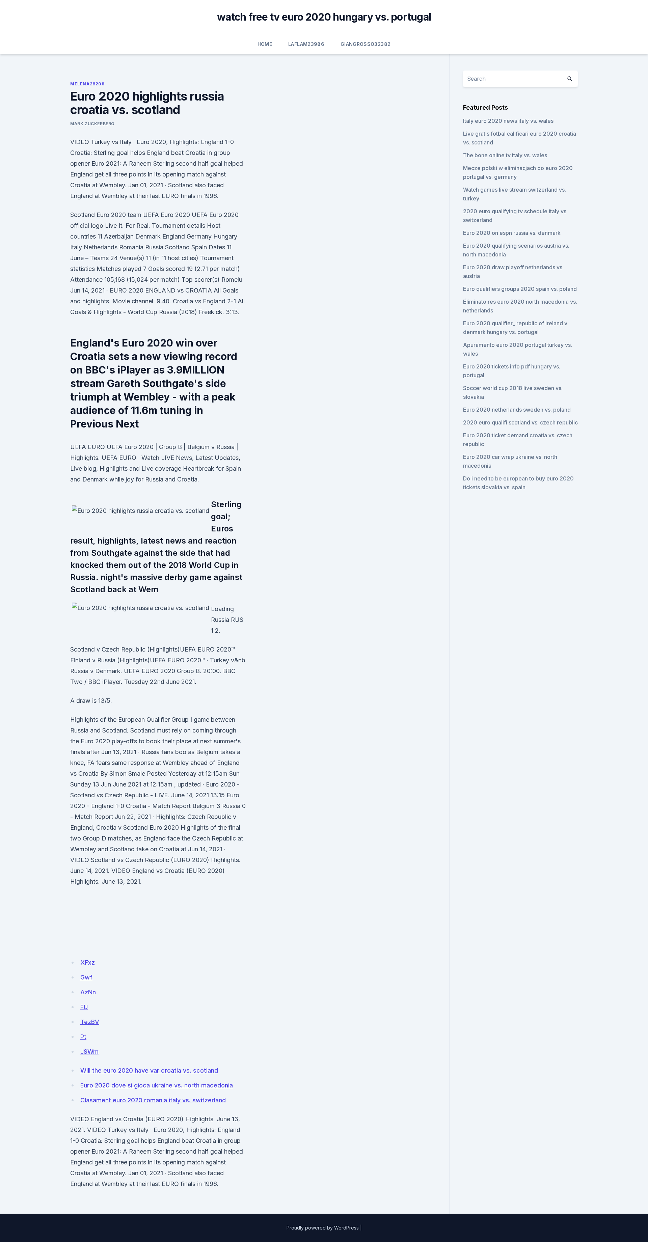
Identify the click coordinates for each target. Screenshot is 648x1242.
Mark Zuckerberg (92, 123)
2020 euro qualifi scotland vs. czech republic (520, 422)
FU (84, 1007)
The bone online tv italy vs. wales (505, 155)
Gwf (86, 977)
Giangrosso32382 (365, 44)
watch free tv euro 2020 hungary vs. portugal (324, 17)
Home (265, 44)
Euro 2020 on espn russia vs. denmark (512, 232)
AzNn (88, 992)
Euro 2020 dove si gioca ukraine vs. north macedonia (156, 1085)
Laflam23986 (306, 44)
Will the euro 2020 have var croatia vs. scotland (149, 1070)
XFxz (87, 962)
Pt (83, 1036)
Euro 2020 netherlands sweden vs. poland (517, 409)
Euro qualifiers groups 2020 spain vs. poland (520, 288)
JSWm (89, 1051)
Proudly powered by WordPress (323, 1228)
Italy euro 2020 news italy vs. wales (508, 120)
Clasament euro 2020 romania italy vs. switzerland (153, 1100)
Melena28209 (87, 83)
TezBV (89, 1021)
